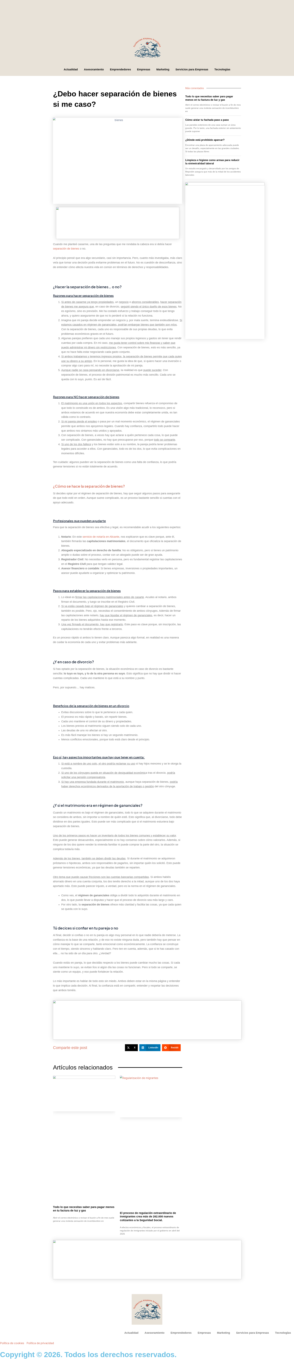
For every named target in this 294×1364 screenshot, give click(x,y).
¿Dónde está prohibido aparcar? (204, 139)
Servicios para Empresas (191, 69)
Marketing (162, 69)
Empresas (143, 69)
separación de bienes (66, 248)
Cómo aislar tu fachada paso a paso (207, 119)
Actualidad (71, 69)
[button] (131, 1047)
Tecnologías (222, 69)
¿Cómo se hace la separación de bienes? (89, 486)
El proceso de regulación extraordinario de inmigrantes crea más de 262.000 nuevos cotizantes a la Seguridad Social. (148, 1216)
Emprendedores (120, 69)
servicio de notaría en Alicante (101, 536)
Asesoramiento (94, 69)
